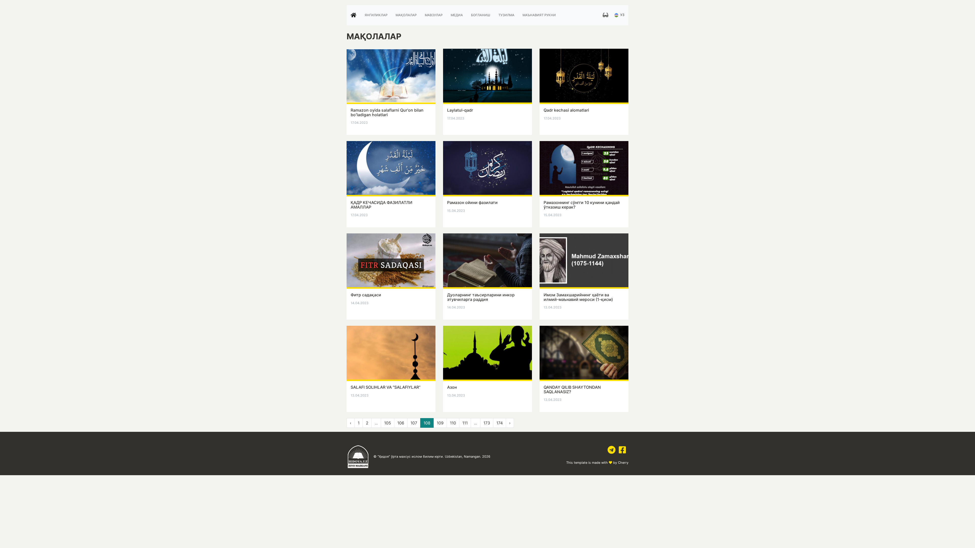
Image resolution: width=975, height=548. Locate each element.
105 (387, 422)
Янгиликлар (376, 15)
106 (400, 422)
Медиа (457, 15)
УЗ (621, 15)
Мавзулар (434, 15)
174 (499, 422)
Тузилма (506, 15)
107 (414, 422)
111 (465, 422)
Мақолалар (406, 15)
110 (453, 422)
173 (486, 422)
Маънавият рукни (539, 15)
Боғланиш (480, 15)
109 (440, 422)
